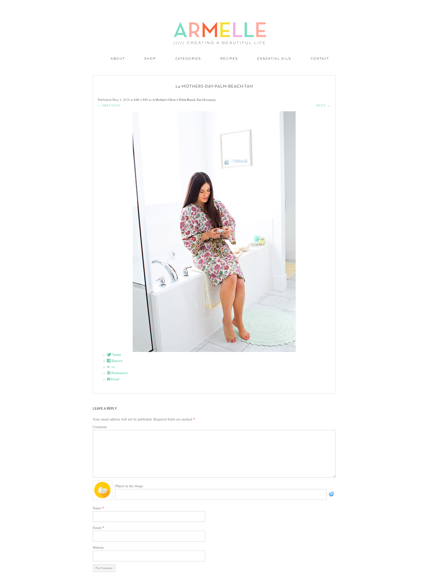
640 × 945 (141, 99)
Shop (150, 59)
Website (98, 547)
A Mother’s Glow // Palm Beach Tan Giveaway (184, 99)
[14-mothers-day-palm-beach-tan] (214, 231)
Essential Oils (274, 59)
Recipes (229, 59)
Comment (100, 426)
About (118, 59)
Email (98, 527)
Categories (188, 59)
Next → (323, 105)
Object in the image (129, 485)
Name (98, 508)
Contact (320, 59)
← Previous (109, 105)
